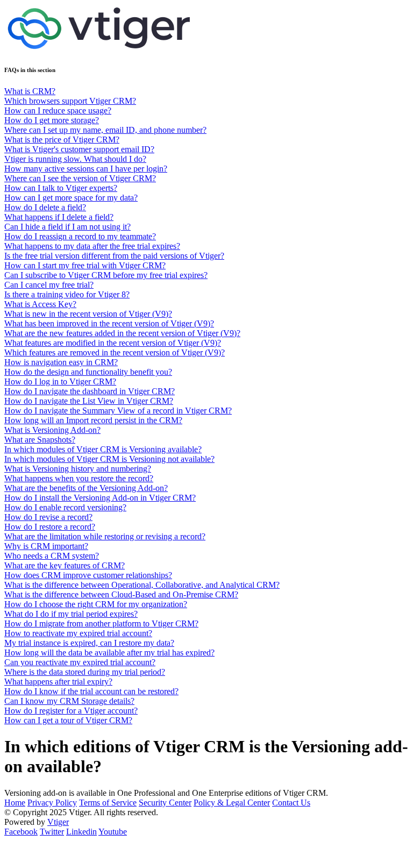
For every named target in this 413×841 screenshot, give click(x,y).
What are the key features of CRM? (64, 565)
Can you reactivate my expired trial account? (79, 662)
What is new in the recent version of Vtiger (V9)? (88, 313)
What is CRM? (29, 91)
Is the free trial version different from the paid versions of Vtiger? (114, 255)
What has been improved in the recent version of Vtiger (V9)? (109, 323)
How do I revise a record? (48, 517)
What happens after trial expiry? (58, 681)
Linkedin (81, 831)
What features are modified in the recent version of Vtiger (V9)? (112, 342)
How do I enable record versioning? (65, 507)
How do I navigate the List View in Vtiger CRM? (88, 400)
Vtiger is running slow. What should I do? (75, 158)
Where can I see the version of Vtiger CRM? (80, 178)
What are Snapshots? (39, 439)
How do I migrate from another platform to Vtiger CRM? (101, 623)
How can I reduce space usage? (57, 110)
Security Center (165, 802)
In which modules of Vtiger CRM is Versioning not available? (109, 459)
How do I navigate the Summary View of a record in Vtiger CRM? (118, 410)
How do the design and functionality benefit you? (88, 371)
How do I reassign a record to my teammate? (80, 236)
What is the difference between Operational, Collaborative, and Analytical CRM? (142, 584)
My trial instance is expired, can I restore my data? (89, 642)
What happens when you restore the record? (78, 478)
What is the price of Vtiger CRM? (61, 139)
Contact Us (291, 802)
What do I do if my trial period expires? (71, 613)
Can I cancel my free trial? (49, 284)
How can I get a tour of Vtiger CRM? (68, 720)
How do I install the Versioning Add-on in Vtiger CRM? (100, 497)
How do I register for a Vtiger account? (71, 710)
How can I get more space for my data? (71, 197)
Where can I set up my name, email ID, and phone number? (105, 129)
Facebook (21, 831)
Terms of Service (108, 802)
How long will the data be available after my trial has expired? (109, 652)
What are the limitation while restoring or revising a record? (104, 536)
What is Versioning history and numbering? (77, 468)
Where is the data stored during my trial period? (84, 671)
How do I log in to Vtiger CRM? (60, 381)
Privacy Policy (52, 802)
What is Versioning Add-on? (52, 429)
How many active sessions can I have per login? (85, 168)
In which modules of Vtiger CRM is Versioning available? (103, 449)
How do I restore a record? (49, 526)
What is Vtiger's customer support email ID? (79, 149)
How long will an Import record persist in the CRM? (93, 420)
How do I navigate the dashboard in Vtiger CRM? (89, 391)
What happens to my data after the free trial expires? (92, 246)
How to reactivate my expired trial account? (78, 633)
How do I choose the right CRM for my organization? (95, 604)
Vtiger (58, 821)
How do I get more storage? (51, 120)
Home (14, 802)
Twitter (52, 831)
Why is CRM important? (46, 546)
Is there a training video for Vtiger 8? (67, 294)
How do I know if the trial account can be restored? (91, 691)
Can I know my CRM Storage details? (69, 700)
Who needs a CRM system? (51, 555)
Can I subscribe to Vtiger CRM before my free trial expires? (106, 275)
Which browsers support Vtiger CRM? (70, 100)
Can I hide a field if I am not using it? (67, 226)
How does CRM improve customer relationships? (88, 575)
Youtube (112, 831)
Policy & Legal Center (232, 802)
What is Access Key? (40, 304)
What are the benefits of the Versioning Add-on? (86, 488)
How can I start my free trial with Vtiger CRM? (85, 265)
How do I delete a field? (45, 207)
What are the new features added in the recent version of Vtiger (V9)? (122, 333)
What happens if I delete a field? (58, 217)
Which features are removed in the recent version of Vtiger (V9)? (114, 352)
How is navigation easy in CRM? (61, 362)
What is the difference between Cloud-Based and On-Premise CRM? (121, 594)
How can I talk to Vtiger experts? (60, 188)
